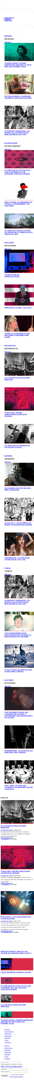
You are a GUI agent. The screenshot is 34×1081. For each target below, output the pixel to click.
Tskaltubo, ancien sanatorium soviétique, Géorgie (16, 414)
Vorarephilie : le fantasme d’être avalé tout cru (17, 558)
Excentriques (11, 143)
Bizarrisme (4, 838)
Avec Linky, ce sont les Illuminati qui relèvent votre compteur (19, 787)
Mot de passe (5, 1071)
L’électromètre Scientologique (12, 275)
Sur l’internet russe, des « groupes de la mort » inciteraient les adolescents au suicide (19, 714)
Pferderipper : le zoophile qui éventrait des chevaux (19, 751)
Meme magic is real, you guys (18, 307)
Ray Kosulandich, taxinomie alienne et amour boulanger (18, 97)
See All (8, 42)
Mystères (9, 680)
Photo (10, 838)
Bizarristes (10, 345)
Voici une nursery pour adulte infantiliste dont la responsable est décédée (18, 634)
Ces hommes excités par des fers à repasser (18, 489)
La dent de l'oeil (6, 830)
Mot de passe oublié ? (16, 1076)
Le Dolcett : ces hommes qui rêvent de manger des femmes (18, 523)
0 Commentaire (6, 932)
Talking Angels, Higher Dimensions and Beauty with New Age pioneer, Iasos (18, 64)
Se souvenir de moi (18, 1074)
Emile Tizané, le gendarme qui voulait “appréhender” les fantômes (18, 204)
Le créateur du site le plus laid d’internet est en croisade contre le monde (17, 172)
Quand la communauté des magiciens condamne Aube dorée (17, 335)
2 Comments (5, 884)
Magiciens (9, 242)
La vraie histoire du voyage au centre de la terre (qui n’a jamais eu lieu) (19, 232)
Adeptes (8, 20)
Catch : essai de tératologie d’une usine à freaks (18, 670)
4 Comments (5, 839)
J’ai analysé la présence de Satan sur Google (17, 446)
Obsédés (9, 456)
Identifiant (4, 1069)
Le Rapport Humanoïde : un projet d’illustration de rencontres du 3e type (17, 132)
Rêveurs (8, 36)
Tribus (8, 568)
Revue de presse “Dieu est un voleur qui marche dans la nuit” (16, 952)
